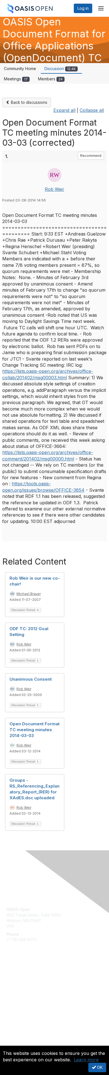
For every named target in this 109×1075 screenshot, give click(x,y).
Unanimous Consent (31, 679)
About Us (14, 1043)
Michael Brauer (28, 594)
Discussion (60, 68)
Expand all (64, 110)
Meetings (16, 78)
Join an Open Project (26, 984)
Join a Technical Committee (31, 992)
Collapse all (92, 110)
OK (99, 1067)
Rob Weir (54, 189)
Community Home (20, 68)
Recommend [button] (90, 155)
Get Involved (18, 976)
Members (50, 78)
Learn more (86, 1059)
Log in (83, 8)
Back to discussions (28, 102)
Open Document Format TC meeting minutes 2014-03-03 (35, 729)
